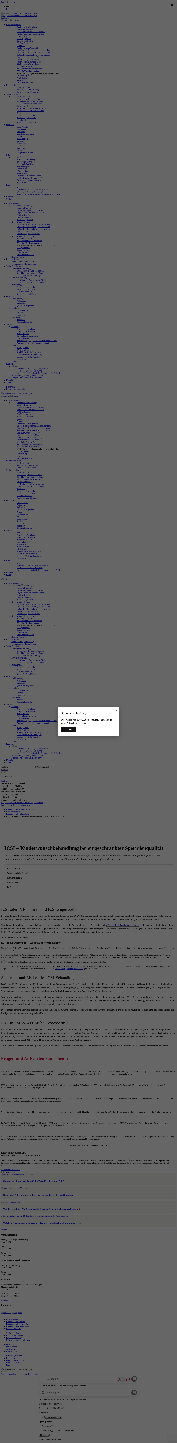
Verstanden (68, 729)
